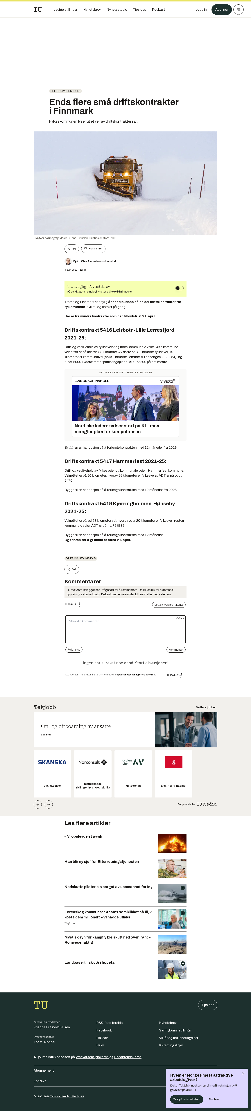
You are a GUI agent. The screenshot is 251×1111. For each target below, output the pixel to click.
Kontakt (40, 1081)
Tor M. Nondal (44, 1042)
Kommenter (95, 248)
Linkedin (102, 1038)
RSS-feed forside (109, 1023)
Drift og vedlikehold (65, 91)
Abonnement (44, 1070)
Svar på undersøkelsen (186, 1099)
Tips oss (207, 1005)
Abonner (221, 9)
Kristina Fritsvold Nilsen (52, 1027)
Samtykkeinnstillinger (175, 1030)
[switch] (179, 288)
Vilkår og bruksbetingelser (178, 1038)
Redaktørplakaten (127, 1057)
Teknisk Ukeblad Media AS (67, 1096)
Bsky (100, 1045)
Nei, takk (214, 1099)
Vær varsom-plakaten (92, 1057)
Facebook (104, 1030)
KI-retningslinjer (171, 1045)
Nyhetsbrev (168, 1023)
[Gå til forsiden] (38, 10)
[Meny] (238, 9)
